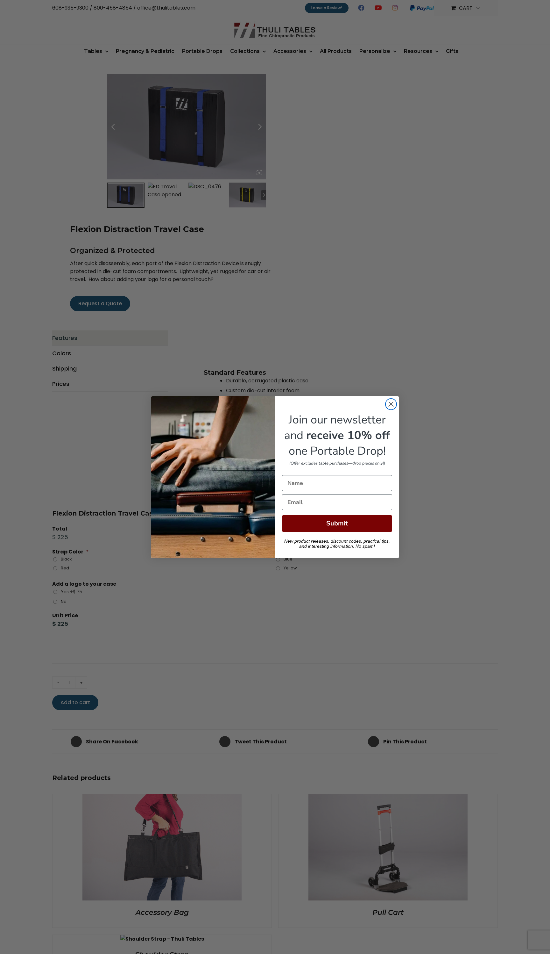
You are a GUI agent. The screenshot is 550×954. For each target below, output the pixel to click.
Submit (337, 523)
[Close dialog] (391, 404)
